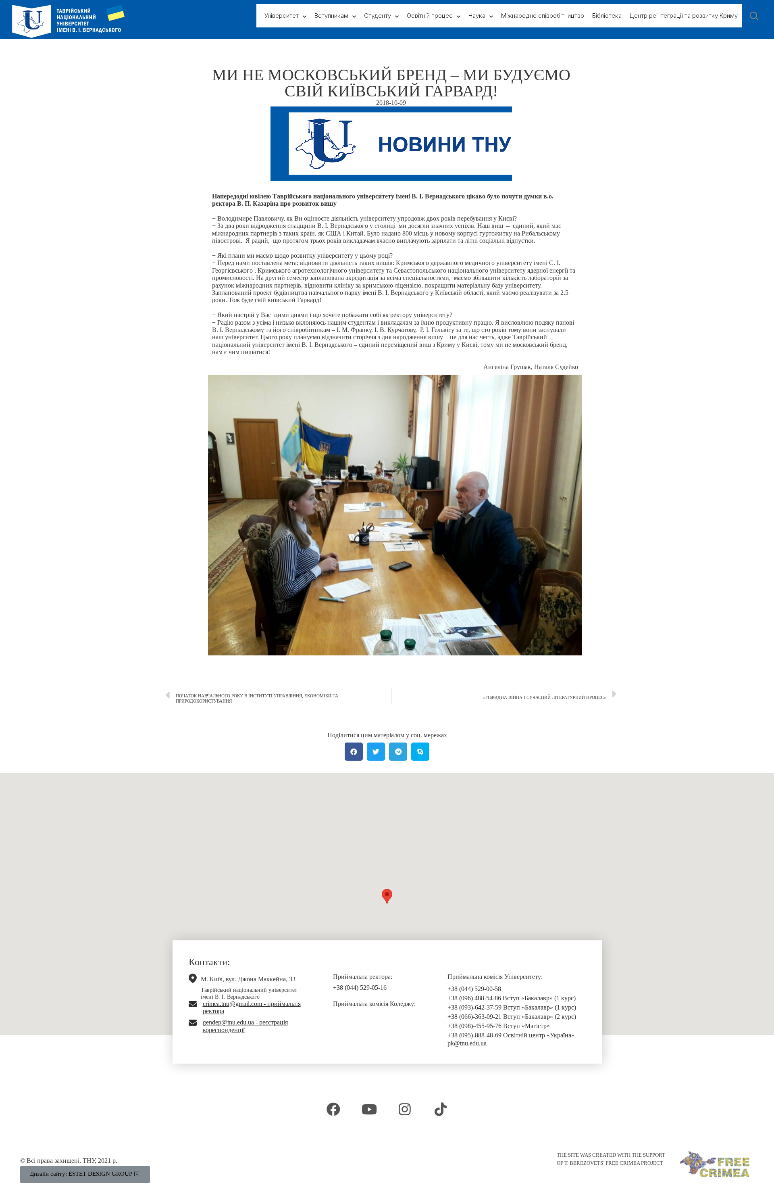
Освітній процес (430, 15)
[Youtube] (369, 1109)
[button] (387, 896)
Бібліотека (607, 15)
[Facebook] (333, 1109)
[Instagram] (404, 1109)
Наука (476, 15)
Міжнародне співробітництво (542, 15)
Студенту (377, 15)
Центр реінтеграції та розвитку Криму (684, 15)
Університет (281, 15)
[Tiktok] (440, 1109)
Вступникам (331, 15)
